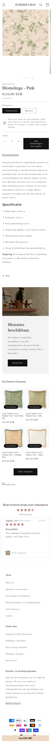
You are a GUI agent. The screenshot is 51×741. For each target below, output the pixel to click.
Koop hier (17, 362)
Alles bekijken (25, 471)
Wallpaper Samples (15, 654)
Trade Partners (13, 609)
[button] (3, 5)
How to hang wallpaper (16, 647)
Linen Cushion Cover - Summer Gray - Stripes (34, 453)
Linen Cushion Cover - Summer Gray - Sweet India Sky (12, 416)
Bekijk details (13, 703)
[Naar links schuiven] (19, 78)
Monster (29, 111)
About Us (10, 583)
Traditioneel (11, 111)
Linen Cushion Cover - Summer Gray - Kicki (34, 415)
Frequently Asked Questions (19, 634)
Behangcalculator (10, 154)
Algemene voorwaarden (17, 589)
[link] (25, 553)
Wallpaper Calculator (16, 641)
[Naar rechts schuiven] (32, 78)
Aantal (5, 136)
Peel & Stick (11, 660)
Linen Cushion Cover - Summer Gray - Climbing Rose (11, 454)
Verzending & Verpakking (17, 596)
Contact (9, 616)
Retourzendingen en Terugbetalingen (23, 602)
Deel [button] (8, 275)
